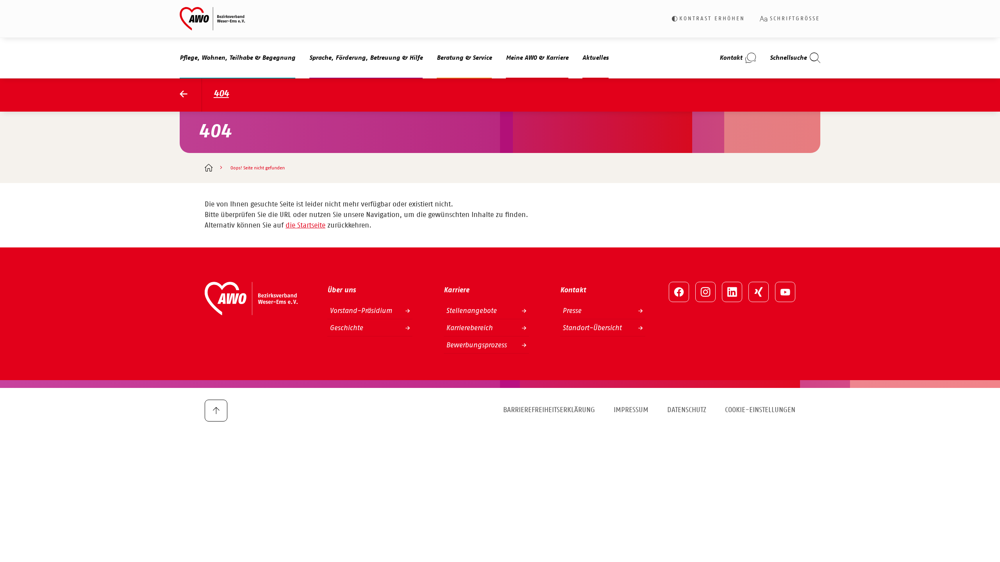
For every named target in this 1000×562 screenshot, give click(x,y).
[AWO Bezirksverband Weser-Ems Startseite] (191, 95)
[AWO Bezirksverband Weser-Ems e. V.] (212, 18)
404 (221, 93)
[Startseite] (208, 168)
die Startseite (305, 225)
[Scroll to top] (216, 411)
